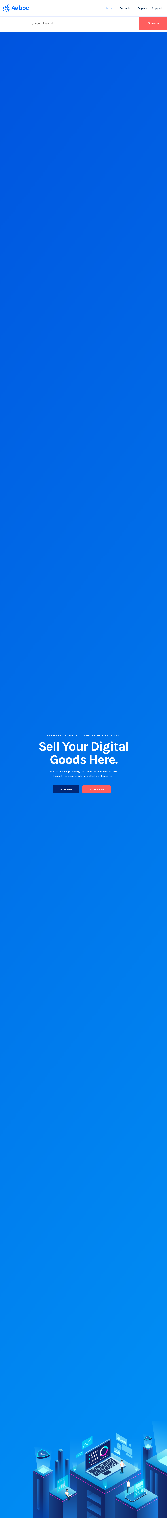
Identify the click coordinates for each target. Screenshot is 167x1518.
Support (157, 8)
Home (108, 8)
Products (125, 8)
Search (154, 23)
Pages (141, 8)
